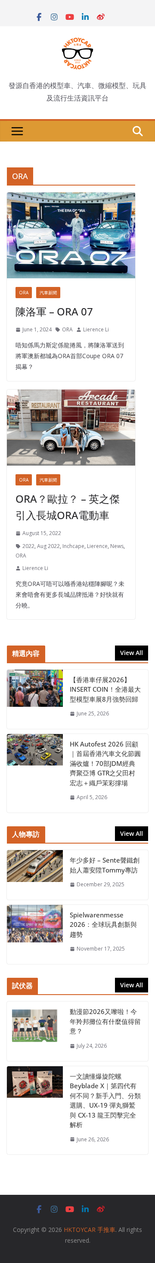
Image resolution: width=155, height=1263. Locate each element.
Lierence (97, 546)
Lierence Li (96, 329)
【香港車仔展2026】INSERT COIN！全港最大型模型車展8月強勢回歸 (105, 689)
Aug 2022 (48, 546)
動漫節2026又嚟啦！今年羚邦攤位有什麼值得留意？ (105, 1021)
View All (131, 653)
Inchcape (73, 546)
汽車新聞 (48, 293)
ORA (23, 293)
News (117, 546)
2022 (28, 546)
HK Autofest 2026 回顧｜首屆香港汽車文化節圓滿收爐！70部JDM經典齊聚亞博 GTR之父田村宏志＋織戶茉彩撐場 (105, 763)
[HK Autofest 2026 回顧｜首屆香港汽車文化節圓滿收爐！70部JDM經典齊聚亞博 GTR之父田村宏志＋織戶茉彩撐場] (35, 773)
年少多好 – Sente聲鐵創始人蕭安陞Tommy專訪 (105, 865)
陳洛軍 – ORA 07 (54, 311)
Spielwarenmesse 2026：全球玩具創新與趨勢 (103, 924)
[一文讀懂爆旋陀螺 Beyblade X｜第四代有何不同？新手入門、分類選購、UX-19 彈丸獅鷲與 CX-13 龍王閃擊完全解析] (35, 1110)
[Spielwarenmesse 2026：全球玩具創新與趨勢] (35, 934)
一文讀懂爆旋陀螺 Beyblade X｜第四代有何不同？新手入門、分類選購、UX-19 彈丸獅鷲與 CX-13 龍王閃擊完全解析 (105, 1100)
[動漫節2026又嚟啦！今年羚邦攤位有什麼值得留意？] (35, 1031)
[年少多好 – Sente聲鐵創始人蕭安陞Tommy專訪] (35, 875)
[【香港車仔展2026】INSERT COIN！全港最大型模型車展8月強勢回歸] (35, 699)
